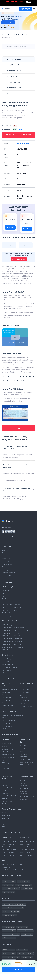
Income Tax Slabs (8, 743)
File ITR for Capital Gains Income (12, 607)
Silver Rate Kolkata (26, 852)
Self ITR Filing (6, 590)
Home (3, 35)
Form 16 (4, 771)
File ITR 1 (4, 593)
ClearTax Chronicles (8, 572)
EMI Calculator (24, 692)
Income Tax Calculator (9, 689)
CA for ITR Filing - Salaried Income (13, 627)
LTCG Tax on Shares (26, 765)
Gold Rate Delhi (7, 847)
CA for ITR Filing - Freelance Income (13, 647)
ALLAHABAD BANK (23, 143)
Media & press (6, 558)
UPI (3, 821)
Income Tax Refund (8, 757)
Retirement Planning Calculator (12, 715)
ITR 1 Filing (5, 760)
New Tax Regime (7, 746)
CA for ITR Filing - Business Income (13, 644)
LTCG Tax (23, 748)
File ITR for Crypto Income (10, 616)
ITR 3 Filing (5, 766)
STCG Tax (23, 751)
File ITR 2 (5, 596)
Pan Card (5, 813)
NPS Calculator (7, 729)
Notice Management (9, 659)
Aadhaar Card (6, 815)
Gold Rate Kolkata (8, 852)
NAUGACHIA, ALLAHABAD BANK (10, 37)
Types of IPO (6, 867)
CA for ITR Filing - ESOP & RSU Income (14, 636)
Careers (4, 556)
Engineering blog (7, 564)
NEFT (3, 824)
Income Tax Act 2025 (9, 754)
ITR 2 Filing (5, 763)
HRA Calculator (7, 697)
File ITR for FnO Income (9, 610)
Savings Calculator (26, 706)
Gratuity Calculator (8, 720)
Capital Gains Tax (25, 746)
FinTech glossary (7, 570)
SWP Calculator (7, 726)
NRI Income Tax (7, 801)
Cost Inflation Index (26, 759)
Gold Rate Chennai (8, 844)
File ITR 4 (5, 602)
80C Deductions (25, 780)
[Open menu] (34, 8)
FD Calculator (24, 700)
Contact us (5, 553)
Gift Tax (4, 804)
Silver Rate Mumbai (26, 855)
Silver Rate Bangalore (27, 841)
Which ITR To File (7, 752)
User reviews (6, 561)
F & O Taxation (7, 670)
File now (29, 1)
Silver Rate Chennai (26, 844)
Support (4, 541)
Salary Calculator (7, 705)
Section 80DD (24, 799)
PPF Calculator (7, 718)
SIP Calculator (24, 689)
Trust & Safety (6, 575)
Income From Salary (8, 788)
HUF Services (6, 661)
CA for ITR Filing (7, 625)
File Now (10, 227)
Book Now (26, 229)
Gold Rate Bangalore (9, 841)
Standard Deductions (27, 796)
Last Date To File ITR (8, 749)
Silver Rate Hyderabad (27, 849)
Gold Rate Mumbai (8, 855)
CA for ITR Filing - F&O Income (11, 633)
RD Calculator (24, 703)
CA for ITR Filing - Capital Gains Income (15, 630)
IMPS (3, 827)
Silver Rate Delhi (25, 847)
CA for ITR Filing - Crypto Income (12, 638)
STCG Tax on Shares (26, 762)
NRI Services (6, 673)
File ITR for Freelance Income (11, 613)
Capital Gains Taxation (9, 667)
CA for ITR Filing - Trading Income (12, 641)
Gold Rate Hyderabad (9, 849)
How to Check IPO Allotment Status (14, 870)
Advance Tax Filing (8, 664)
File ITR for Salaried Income (11, 604)
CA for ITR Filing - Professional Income (14, 650)
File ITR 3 (5, 599)
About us (5, 550)
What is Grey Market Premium (12, 864)
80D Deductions (25, 788)
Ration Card (6, 818)
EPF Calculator (7, 723)
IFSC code (11, 35)
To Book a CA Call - (18, 4)
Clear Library (6, 567)
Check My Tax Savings (18, 259)
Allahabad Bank (20, 35)
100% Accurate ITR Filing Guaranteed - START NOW (18, 135)
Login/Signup (25, 9)
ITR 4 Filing (5, 768)
